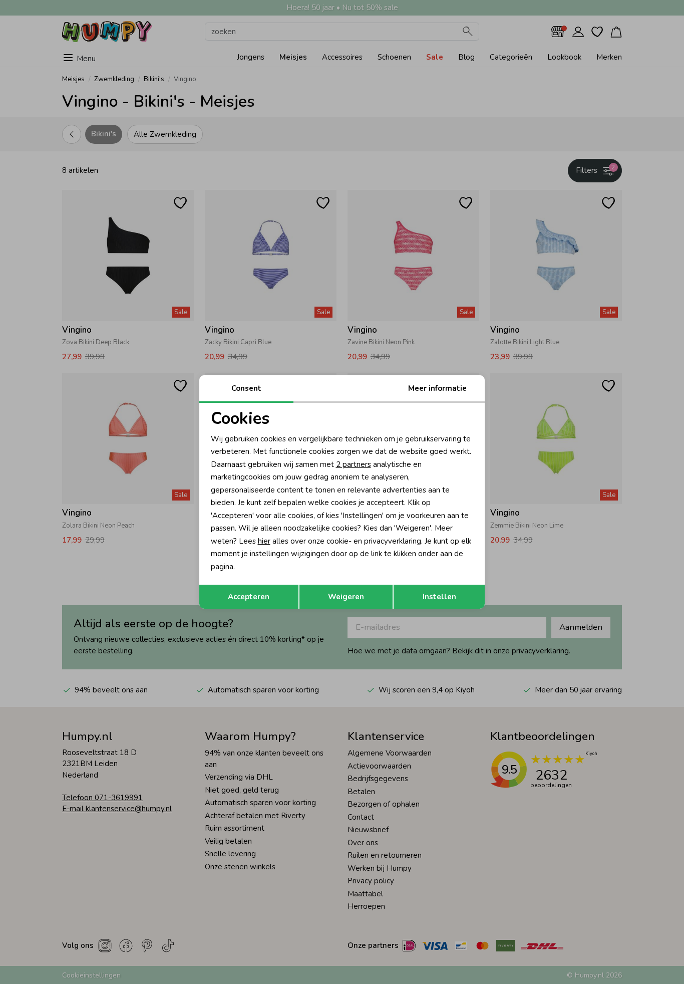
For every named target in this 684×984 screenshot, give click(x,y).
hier (264, 541)
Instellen (439, 597)
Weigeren (346, 597)
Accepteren (248, 597)
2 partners (353, 464)
